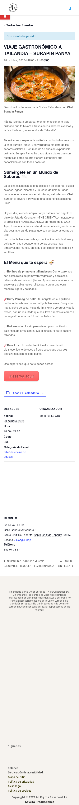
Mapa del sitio (17, 777)
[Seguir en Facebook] (11, 751)
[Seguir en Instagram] (19, 751)
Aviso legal (14, 786)
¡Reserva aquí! (21, 376)
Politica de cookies (19, 790)
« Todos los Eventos (19, 25)
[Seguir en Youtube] (26, 751)
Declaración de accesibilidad (25, 772)
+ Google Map (22, 540)
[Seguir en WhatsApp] (34, 751)
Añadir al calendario (26, 393)
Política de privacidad (21, 781)
